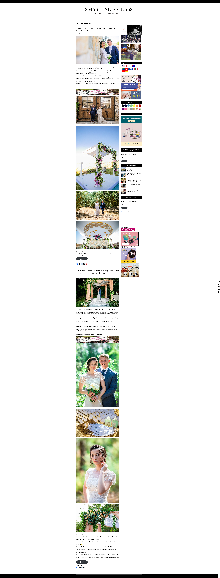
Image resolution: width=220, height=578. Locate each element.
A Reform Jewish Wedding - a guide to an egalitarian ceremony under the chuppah (134, 186)
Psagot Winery (95, 70)
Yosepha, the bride (79, 536)
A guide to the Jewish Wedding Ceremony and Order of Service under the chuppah (134, 169)
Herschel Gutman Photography (85, 326)
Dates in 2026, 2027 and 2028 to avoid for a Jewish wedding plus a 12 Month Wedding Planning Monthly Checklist (134, 180)
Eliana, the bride (79, 253)
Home (77, 23)
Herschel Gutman (101, 77)
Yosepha (100, 310)
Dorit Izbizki (103, 87)
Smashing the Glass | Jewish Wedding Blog (109, 10)
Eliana (101, 67)
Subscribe (124, 161)
